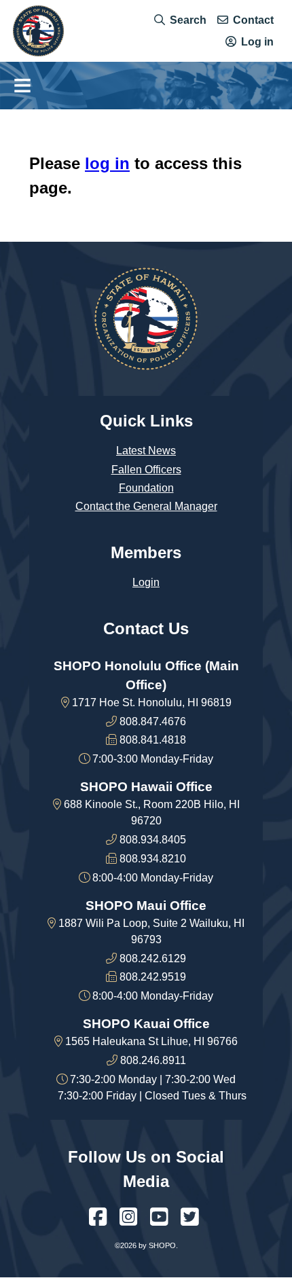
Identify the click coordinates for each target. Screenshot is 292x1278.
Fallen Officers (146, 469)
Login (146, 582)
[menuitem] (180, 20)
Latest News (146, 450)
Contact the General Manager (146, 506)
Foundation (146, 488)
